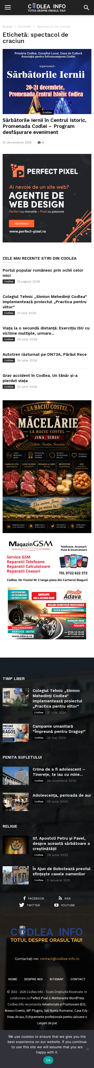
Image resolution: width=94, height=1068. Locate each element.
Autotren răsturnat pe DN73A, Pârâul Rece (45, 354)
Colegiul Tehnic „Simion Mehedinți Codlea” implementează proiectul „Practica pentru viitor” (45, 301)
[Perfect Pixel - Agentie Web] (47, 241)
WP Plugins (34, 1010)
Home (12, 979)
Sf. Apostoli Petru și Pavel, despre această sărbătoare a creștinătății (61, 843)
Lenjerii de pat (47, 1023)
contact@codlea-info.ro (59, 959)
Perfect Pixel (39, 998)
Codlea (47, 112)
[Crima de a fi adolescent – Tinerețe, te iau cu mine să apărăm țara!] (16, 776)
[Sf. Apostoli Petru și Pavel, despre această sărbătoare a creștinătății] (16, 845)
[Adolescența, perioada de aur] (16, 802)
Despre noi (33, 979)
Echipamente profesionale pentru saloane (55, 1017)
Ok (48, 1060)
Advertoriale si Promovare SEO (63, 1004)
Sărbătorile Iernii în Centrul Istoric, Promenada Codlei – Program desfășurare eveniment (44, 126)
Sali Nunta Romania (58, 1010)
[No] (87, 1049)
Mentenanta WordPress (68, 998)
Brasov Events (15, 1010)
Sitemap (56, 979)
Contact (78, 979)
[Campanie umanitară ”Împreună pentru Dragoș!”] (16, 733)
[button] (86, 7)
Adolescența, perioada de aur (62, 795)
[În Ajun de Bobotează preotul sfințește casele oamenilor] (16, 875)
